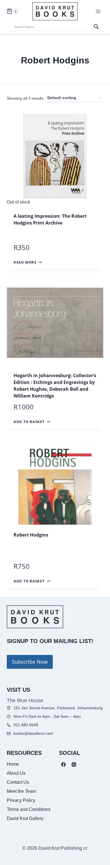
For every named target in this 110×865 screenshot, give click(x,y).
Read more (25, 262)
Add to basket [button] (29, 421)
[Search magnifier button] (96, 27)
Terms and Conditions (28, 809)
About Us (16, 773)
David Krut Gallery (25, 818)
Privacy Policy (21, 800)
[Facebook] (63, 764)
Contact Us (18, 782)
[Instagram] (73, 764)
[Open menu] (98, 11)
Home (13, 764)
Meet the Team (21, 791)
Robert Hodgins (31, 535)
